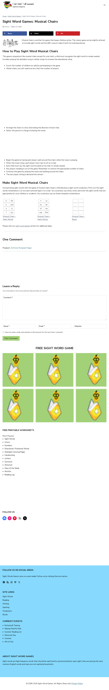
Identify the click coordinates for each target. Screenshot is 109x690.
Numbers (8, 445)
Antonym (8, 465)
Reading (6, 600)
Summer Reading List (13, 632)
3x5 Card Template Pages (21, 248)
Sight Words (10, 439)
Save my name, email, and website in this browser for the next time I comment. (34, 332)
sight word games (22, 226)
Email (42, 326)
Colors (7, 442)
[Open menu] (104, 5)
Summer (8, 638)
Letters (8, 458)
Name (7, 326)
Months (8, 471)
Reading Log (9, 474)
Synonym (8, 462)
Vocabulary (7, 611)
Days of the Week (12, 468)
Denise (7, 27)
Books (5, 614)
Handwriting (10, 455)
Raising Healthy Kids (13, 628)
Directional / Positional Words (17, 448)
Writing (6, 604)
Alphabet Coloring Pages (15, 452)
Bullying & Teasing (12, 625)
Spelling (6, 607)
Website (78, 326)
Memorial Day (10, 635)
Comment (8, 297)
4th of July (9, 641)
